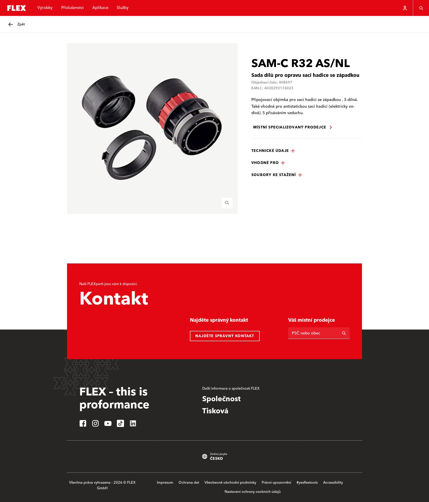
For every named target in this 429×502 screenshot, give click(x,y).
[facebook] (83, 423)
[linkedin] (133, 423)
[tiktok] (120, 423)
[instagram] (95, 423)
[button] (273, 151)
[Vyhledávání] (421, 8)
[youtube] (108, 423)
